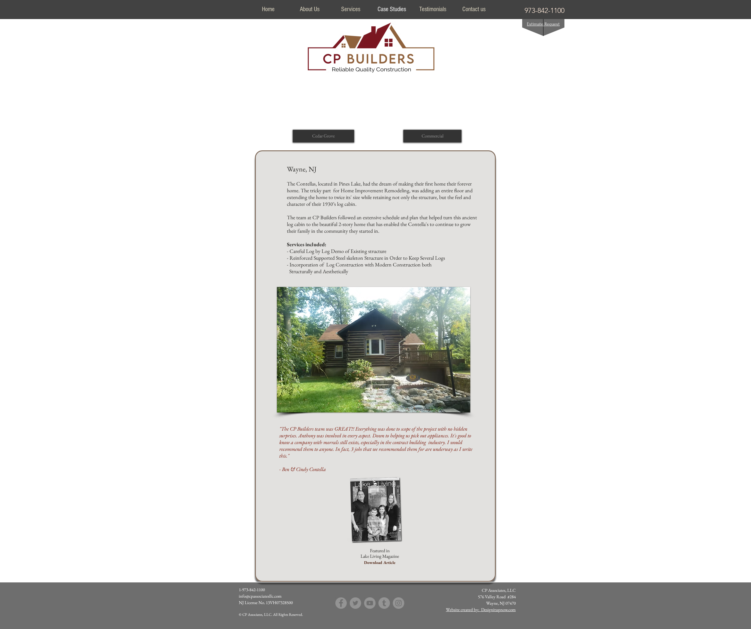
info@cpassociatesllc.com (260, 596)
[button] (373, 349)
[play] (456, 407)
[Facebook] (341, 603)
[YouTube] (370, 603)
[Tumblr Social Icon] (384, 603)
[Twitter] (355, 603)
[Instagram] (398, 603)
